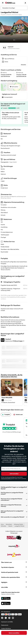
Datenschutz (4, 625)
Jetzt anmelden (14, 473)
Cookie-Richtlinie (6, 628)
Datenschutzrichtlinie (6, 478)
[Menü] (2, 2)
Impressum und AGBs (7, 622)
